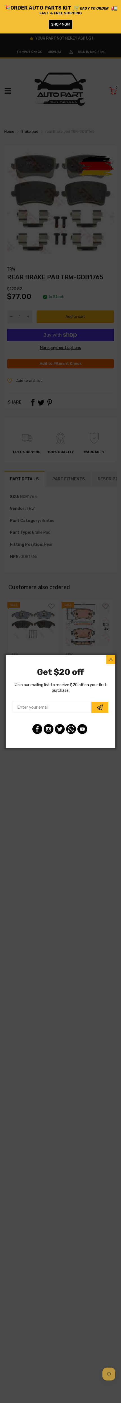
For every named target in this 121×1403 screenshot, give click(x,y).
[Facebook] (37, 729)
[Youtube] (82, 729)
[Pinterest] (71, 729)
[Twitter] (60, 729)
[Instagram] (48, 729)
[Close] (110, 659)
